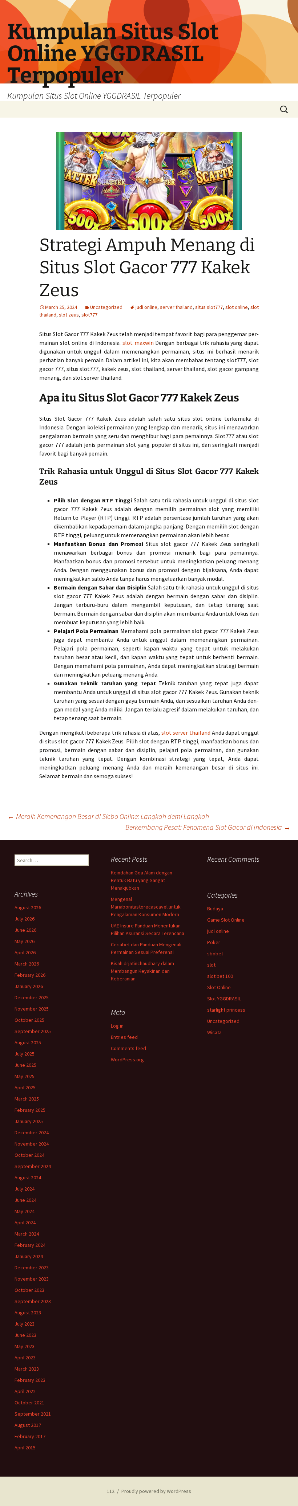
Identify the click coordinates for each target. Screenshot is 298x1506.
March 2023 (27, 1369)
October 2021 (29, 1402)
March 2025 (27, 1098)
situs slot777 (209, 307)
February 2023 (30, 1380)
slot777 (89, 314)
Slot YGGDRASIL (224, 998)
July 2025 (25, 1053)
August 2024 (28, 1177)
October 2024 (29, 1155)
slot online (236, 307)
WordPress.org (127, 1059)
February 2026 (30, 975)
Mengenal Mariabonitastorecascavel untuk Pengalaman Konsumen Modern (146, 907)
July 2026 (25, 918)
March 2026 (27, 963)
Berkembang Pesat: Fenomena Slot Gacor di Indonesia (208, 827)
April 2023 (25, 1357)
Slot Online (219, 987)
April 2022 (25, 1391)
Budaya (215, 908)
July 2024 (25, 1188)
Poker (213, 942)
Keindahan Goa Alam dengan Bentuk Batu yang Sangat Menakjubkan (141, 880)
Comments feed (128, 1048)
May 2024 (25, 1211)
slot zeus (69, 314)
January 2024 (29, 1256)
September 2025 (33, 1031)
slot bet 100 (220, 976)
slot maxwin (138, 342)
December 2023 (32, 1267)
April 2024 (25, 1222)
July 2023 (25, 1324)
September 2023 (33, 1301)
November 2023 (32, 1279)
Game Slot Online (226, 920)
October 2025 (29, 1020)
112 (110, 1491)
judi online (146, 307)
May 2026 (25, 941)
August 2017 (28, 1425)
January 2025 (29, 1121)
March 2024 (27, 1233)
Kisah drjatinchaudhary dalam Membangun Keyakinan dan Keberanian (142, 971)
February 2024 (30, 1245)
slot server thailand (185, 732)
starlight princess (226, 1010)
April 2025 (25, 1087)
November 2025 (32, 1008)
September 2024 (33, 1166)
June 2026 (25, 930)
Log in (117, 1026)
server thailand (176, 307)
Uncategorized (106, 307)
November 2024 (32, 1143)
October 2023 (29, 1290)
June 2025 (25, 1065)
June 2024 (25, 1200)
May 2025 (25, 1076)
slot (211, 965)
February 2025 (30, 1110)
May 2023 (25, 1346)
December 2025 (32, 997)
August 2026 (28, 907)
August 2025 (28, 1042)
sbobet (215, 953)
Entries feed (124, 1037)
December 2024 (32, 1132)
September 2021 (33, 1414)
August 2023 (28, 1312)
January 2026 (29, 986)
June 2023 (25, 1335)
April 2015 (25, 1447)
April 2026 (25, 952)
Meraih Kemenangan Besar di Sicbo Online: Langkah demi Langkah (108, 816)
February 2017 (30, 1436)
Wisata (214, 1032)
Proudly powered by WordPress (156, 1491)
